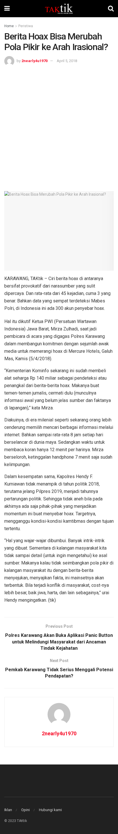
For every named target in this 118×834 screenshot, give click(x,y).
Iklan (8, 810)
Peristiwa (25, 26)
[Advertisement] (59, 128)
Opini (25, 810)
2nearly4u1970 (34, 61)
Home (9, 26)
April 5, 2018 (67, 61)
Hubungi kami (50, 810)
